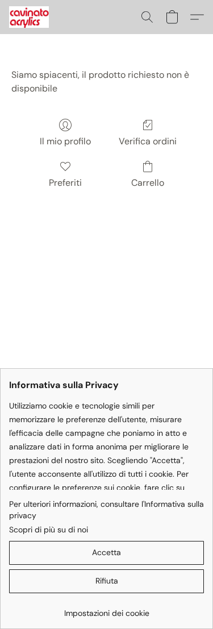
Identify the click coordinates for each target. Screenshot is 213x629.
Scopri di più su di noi (48, 529)
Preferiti (65, 183)
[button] (30, 17)
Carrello (147, 183)
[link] (106, 609)
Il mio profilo (65, 141)
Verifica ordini (148, 141)
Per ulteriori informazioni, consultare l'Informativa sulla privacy (106, 509)
